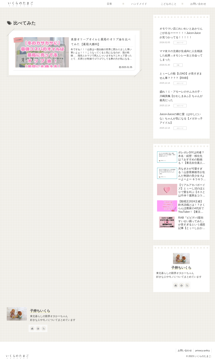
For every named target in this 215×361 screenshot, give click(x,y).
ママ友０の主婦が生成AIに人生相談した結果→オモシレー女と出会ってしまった (181, 55)
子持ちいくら (181, 267)
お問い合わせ (185, 350)
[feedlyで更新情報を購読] (181, 285)
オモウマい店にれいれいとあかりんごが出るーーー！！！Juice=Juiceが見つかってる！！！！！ (181, 33)
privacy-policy (202, 350)
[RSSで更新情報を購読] (187, 285)
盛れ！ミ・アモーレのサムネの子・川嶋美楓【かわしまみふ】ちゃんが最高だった (181, 96)
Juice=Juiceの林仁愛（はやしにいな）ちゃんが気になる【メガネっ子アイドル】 (181, 118)
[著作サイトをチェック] (176, 285)
